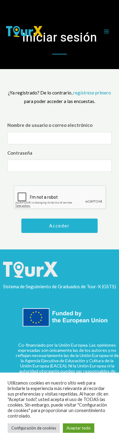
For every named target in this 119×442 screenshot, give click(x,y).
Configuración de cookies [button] (33, 427)
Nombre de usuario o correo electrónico (49, 125)
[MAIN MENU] (106, 31)
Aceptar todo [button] (79, 427)
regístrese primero (92, 92)
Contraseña (19, 153)
